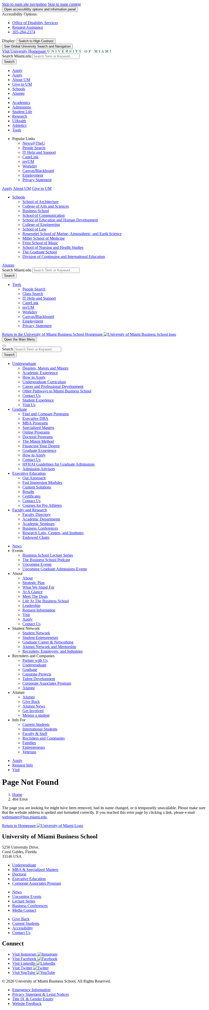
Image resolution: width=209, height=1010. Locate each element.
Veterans (29, 752)
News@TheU (33, 143)
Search (9, 62)
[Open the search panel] (4, 345)
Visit (26, 615)
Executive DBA (35, 418)
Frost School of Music (40, 243)
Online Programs (36, 432)
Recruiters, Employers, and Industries (52, 651)
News (17, 546)
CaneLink (30, 157)
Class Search (32, 294)
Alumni (18, 93)
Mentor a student (35, 715)
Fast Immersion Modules (42, 482)
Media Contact (24, 910)
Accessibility (22, 928)
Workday (29, 166)
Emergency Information (31, 990)
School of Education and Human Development (60, 220)
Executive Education (29, 473)
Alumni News (33, 706)
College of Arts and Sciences (45, 206)
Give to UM (22, 84)
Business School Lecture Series (47, 555)
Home (17, 794)
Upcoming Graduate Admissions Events (54, 569)
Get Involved (33, 711)
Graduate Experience (39, 450)
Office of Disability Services (35, 23)
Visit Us (28, 405)
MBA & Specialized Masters (35, 869)
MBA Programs (35, 423)
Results (28, 491)
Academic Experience (40, 373)
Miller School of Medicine (43, 238)
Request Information (38, 610)
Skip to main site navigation (24, 4)
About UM (21, 80)
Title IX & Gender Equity (33, 999)
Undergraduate (24, 363)
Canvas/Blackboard (38, 171)
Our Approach (34, 478)
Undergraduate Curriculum (44, 382)
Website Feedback (27, 1003)
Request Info (22, 765)
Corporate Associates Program (46, 683)
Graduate (19, 409)
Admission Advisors (38, 469)
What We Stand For (38, 587)
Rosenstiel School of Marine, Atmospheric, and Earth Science (72, 234)
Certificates (31, 496)
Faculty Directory (36, 514)
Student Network (36, 633)
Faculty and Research (29, 510)
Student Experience (38, 400)
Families (29, 743)
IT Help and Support (39, 152)
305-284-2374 (23, 32)
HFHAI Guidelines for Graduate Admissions (58, 464)
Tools (16, 130)
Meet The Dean (35, 596)
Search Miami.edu (16, 56)
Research (19, 116)
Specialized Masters (38, 427)
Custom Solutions (36, 487)
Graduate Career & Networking (47, 642)
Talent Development (38, 679)
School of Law (34, 229)
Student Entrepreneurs (40, 637)
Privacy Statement (36, 180)
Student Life (22, 112)
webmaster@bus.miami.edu (24, 817)
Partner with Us (35, 660)
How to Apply (34, 377)
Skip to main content (64, 4)
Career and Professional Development (52, 386)
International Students (39, 729)
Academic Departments (41, 519)
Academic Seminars (38, 524)
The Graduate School (39, 252)
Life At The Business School (45, 601)
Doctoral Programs (37, 437)
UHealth (19, 121)
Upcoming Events (36, 564)
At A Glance (32, 592)
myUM (28, 161)
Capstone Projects (36, 674)
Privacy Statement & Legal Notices (40, 994)
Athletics (19, 125)
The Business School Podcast (46, 560)
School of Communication (43, 215)
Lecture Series (23, 901)
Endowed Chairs (35, 537)
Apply (17, 70)
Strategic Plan (33, 582)
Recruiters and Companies (43, 738)
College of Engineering (41, 224)
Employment (32, 175)
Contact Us (31, 395)
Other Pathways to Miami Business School (56, 391)
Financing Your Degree (41, 446)
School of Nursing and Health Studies (52, 247)
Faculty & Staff (34, 733)
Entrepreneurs (33, 747)
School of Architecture (40, 202)
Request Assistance (27, 27)
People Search (33, 148)
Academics (21, 102)
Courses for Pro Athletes (42, 505)
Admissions (21, 107)
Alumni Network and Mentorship (49, 647)
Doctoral (19, 874)
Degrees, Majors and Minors (45, 368)
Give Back (31, 701)
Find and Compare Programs (45, 414)
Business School (35, 211)
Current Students (35, 724)
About (27, 578)
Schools (18, 89)
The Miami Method (38, 441)
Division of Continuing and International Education (63, 256)
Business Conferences (40, 528)
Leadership (31, 605)
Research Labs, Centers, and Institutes (53, 533)
